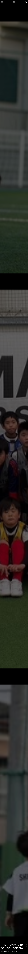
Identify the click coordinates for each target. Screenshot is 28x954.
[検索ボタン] (26, 2)
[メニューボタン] (2, 2)
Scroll (26, 946)
